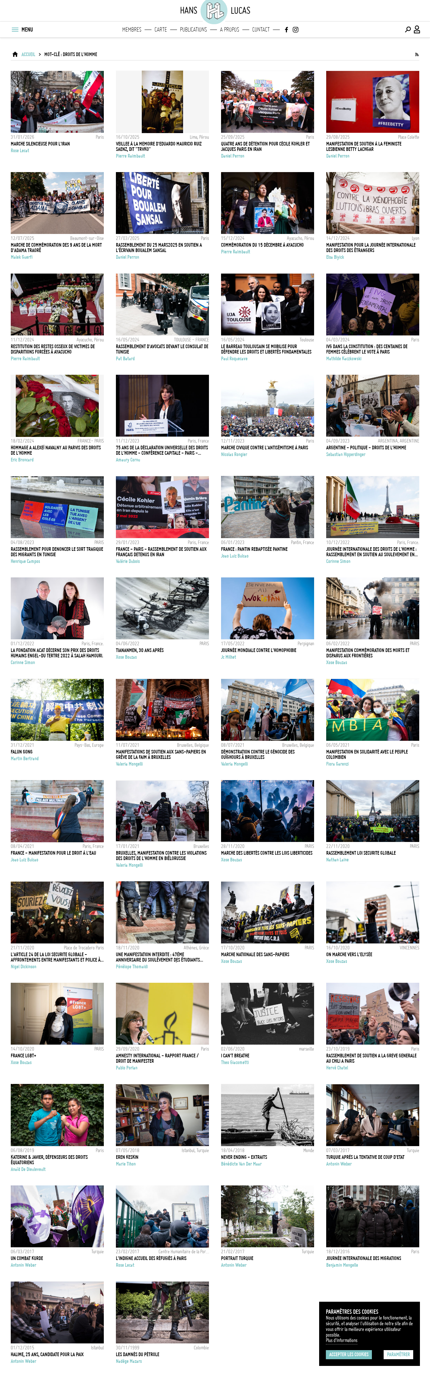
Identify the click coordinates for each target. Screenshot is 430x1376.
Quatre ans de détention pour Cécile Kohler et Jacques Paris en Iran (265, 146)
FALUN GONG (22, 752)
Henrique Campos (25, 561)
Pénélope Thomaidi (132, 967)
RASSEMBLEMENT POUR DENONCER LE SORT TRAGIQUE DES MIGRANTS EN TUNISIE (57, 552)
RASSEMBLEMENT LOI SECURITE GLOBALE (361, 853)
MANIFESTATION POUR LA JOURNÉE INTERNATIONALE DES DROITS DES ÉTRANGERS (371, 247)
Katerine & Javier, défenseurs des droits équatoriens (49, 1160)
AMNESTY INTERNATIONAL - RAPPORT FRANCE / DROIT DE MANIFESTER (157, 1058)
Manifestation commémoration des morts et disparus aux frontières (368, 653)
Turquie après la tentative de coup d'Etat (365, 1157)
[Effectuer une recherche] (408, 29)
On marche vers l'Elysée (349, 954)
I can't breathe (235, 1055)
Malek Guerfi (22, 257)
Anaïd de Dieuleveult (28, 1169)
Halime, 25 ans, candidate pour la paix (47, 1354)
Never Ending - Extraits (244, 1157)
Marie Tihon (126, 1164)
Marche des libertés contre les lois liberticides (266, 853)
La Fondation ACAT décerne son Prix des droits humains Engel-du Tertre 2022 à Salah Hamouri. (57, 653)
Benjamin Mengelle (342, 1265)
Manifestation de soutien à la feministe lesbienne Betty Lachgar (363, 146)
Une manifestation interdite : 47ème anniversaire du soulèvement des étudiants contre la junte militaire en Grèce (158, 957)
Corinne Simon (338, 561)
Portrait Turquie (237, 1258)
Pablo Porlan (126, 1068)
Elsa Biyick (335, 257)
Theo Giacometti (235, 1062)
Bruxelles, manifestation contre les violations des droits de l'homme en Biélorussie (161, 855)
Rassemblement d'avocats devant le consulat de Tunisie (162, 349)
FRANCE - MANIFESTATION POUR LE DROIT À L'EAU (53, 853)
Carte (161, 29)
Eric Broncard (22, 460)
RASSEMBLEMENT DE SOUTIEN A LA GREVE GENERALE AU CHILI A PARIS (371, 1058)
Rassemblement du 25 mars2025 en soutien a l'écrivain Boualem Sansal (159, 247)
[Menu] (15, 30)
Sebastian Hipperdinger (346, 454)
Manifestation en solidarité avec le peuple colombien (367, 754)
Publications (193, 29)
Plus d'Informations (341, 1340)
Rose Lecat (20, 151)
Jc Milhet (228, 657)
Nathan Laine (337, 860)
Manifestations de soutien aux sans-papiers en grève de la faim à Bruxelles (161, 754)
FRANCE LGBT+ (23, 1055)
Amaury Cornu (128, 460)
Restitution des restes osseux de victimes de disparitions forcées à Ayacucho (53, 349)
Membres (131, 29)
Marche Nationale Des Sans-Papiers (255, 954)
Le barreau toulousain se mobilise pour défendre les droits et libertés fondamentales (266, 349)
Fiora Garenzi (337, 764)
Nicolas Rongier (234, 454)
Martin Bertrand (25, 759)
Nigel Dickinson (23, 967)
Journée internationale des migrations (363, 1258)
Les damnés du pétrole (137, 1354)
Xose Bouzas (126, 657)
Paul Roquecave (234, 359)
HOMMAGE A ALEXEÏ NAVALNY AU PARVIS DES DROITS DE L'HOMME (56, 450)
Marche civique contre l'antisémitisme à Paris (264, 447)
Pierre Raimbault (130, 156)
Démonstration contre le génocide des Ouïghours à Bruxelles (258, 754)
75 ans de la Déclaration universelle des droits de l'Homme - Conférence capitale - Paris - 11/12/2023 (162, 450)
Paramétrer (398, 1354)
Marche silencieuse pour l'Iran (40, 144)
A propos (229, 29)
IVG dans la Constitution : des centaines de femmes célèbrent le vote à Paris (366, 349)
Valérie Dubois (128, 561)
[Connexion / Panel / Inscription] (417, 29)
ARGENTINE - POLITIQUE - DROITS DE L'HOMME (366, 447)
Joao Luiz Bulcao (235, 556)
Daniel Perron (232, 156)
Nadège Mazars (129, 1361)
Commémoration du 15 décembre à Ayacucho (262, 245)
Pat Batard (125, 359)
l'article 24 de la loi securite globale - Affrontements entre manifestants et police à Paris (55, 957)
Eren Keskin (127, 1157)
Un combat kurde (27, 1258)
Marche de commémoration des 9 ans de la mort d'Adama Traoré (56, 247)
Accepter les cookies (349, 1354)
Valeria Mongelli (129, 764)
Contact (261, 29)
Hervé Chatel (337, 1068)
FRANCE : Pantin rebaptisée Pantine (254, 549)
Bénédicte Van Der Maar (241, 1164)
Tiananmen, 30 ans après (140, 650)
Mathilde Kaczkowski (343, 359)
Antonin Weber (339, 1164)
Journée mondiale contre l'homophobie (258, 650)
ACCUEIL (28, 54)
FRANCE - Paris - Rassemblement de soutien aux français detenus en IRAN (161, 552)
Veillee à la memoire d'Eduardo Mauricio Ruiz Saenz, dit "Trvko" (159, 146)
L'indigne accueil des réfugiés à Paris (151, 1258)
